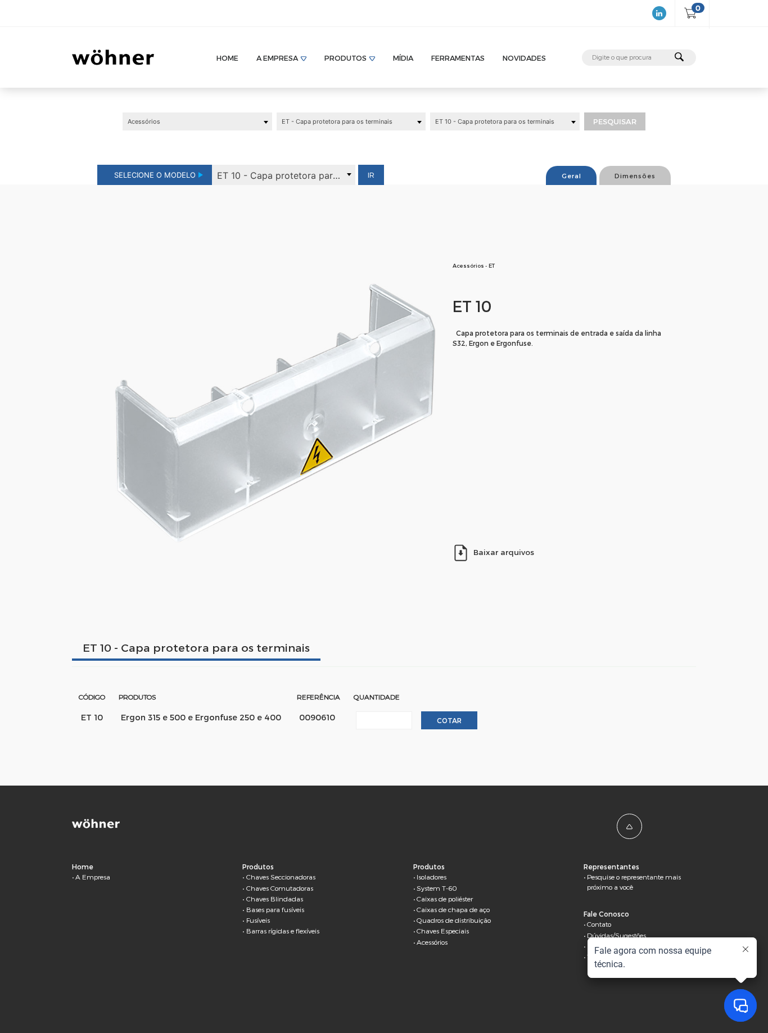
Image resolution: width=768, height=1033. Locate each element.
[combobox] (197, 121)
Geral (571, 175)
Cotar (449, 720)
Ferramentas (458, 57)
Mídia (403, 57)
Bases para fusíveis (275, 909)
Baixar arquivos (503, 552)
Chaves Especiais (443, 931)
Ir (371, 174)
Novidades (524, 57)
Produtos (345, 57)
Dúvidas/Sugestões (616, 935)
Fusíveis (258, 920)
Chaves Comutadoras (279, 888)
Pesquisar (614, 121)
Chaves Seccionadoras (280, 877)
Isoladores (431, 877)
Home (227, 57)
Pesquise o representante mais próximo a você (634, 882)
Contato (599, 924)
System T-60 (437, 888)
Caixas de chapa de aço (453, 909)
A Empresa (277, 57)
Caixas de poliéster (445, 899)
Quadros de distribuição (454, 920)
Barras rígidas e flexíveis (282, 931)
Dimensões (635, 175)
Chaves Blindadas (274, 899)
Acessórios (432, 942)
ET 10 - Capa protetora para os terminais (196, 647)
